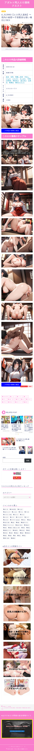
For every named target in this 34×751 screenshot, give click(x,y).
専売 (24, 527)
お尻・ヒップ (7, 512)
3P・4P (6, 509)
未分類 (3, 11)
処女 (13, 522)
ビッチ (12, 517)
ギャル (22, 514)
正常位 (4, 402)
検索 (4, 457)
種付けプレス (20, 82)
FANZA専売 (5, 396)
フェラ (8, 78)
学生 (5, 527)
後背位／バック (8, 530)
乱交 (29, 519)
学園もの (27, 525)
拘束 (29, 530)
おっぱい (23, 78)
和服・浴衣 (19, 77)
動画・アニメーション (9, 525)
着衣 (5, 535)
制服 (18, 522)
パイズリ (15, 78)
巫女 (7, 77)
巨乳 (12, 77)
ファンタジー (20, 517)
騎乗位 (11, 82)
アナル (21, 512)
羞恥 (10, 535)
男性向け (16, 80)
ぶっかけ (15, 512)
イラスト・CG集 (8, 514)
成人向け (23, 80)
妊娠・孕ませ (19, 525)
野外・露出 (7, 538)
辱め (24, 535)
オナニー (16, 514)
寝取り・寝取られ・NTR (15, 527)
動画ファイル (25, 522)
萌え (19, 535)
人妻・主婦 (7, 522)
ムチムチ (6, 519)
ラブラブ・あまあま (15, 519)
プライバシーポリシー (16, 746)
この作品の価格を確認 (11, 130)
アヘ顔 (27, 512)
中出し (27, 77)
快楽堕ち (16, 530)
